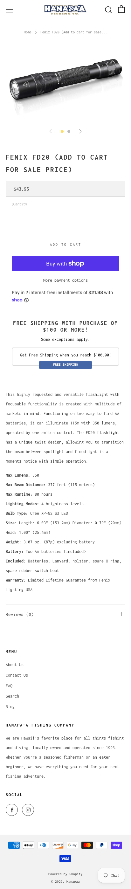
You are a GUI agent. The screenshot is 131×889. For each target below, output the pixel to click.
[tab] (62, 131)
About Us (15, 664)
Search (12, 696)
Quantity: (20, 204)
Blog (10, 706)
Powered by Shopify (65, 874)
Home (27, 32)
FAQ (9, 685)
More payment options (65, 280)
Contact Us (17, 675)
